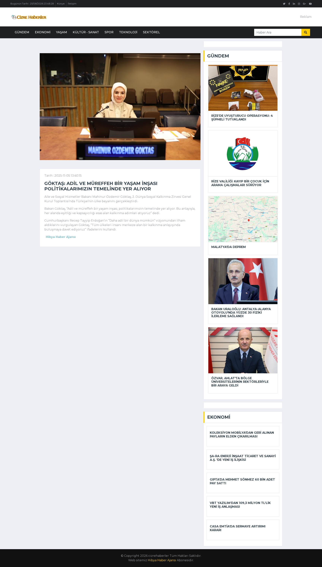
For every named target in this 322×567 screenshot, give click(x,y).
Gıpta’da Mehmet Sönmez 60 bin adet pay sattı (242, 481)
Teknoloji (128, 32)
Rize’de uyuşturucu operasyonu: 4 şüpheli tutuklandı (242, 117)
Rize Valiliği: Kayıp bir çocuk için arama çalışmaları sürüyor (240, 183)
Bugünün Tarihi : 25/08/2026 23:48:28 (32, 3)
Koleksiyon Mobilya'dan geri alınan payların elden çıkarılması (242, 434)
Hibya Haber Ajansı (162, 560)
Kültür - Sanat (86, 32)
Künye (61, 3)
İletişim (72, 3)
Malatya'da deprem (228, 247)
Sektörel (151, 32)
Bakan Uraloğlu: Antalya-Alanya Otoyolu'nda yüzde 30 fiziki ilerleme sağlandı (241, 312)
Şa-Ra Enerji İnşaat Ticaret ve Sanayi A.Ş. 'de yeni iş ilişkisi (243, 457)
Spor (109, 32)
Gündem (22, 32)
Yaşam (61, 32)
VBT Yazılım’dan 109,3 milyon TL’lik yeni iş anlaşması (240, 504)
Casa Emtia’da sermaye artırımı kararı (238, 528)
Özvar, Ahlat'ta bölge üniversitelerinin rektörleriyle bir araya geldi (240, 381)
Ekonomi (42, 32)
